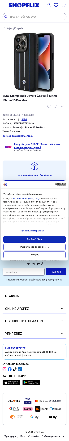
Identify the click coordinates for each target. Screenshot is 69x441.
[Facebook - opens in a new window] (10, 369)
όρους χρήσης (54, 279)
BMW (24, 119)
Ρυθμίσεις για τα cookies (33, 247)
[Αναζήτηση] (6, 16)
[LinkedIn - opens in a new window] (20, 369)
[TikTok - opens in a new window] (15, 369)
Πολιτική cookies (29, 436)
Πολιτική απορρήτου (53, 436)
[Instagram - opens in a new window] (5, 369)
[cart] (63, 5)
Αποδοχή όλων (34, 239)
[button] (4, 5)
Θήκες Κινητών (15, 28)
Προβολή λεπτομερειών (32, 231)
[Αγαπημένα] (56, 5)
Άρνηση (34, 254)
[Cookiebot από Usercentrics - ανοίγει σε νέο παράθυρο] (52, 184)
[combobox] (34, 16)
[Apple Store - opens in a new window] (12, 382)
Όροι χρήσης (11, 436)
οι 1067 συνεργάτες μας (26, 198)
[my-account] (48, 5)
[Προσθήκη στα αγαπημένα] (49, 106)
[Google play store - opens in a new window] (31, 382)
